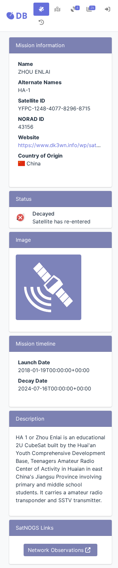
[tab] (41, 9)
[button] (16, 16)
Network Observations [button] (56, 550)
